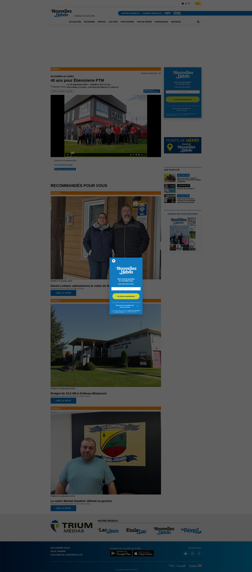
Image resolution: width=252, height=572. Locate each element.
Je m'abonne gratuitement (126, 296)
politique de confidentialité (134, 310)
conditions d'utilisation (119, 311)
